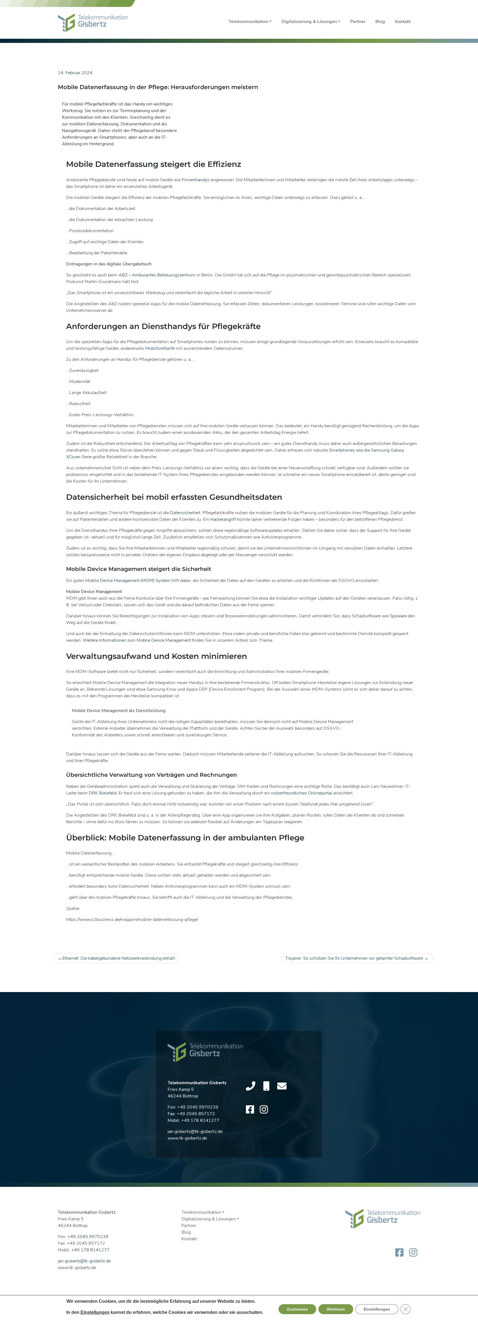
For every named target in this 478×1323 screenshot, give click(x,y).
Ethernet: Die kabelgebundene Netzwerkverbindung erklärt (118, 958)
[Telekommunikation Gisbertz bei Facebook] (250, 1110)
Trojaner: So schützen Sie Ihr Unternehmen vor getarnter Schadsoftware (354, 958)
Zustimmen (297, 1309)
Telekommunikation (248, 22)
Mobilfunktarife (160, 348)
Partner (357, 22)
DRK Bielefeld (102, 793)
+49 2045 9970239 (197, 1107)
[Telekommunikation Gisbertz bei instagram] (264, 1110)
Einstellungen (95, 1312)
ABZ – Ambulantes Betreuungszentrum (157, 275)
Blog (380, 22)
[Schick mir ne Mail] (282, 1086)
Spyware (398, 616)
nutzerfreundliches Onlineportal (301, 793)
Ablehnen (336, 1309)
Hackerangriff (223, 519)
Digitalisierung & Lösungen (309, 22)
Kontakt (403, 22)
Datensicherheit (185, 513)
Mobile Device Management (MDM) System (127, 581)
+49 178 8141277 (200, 1120)
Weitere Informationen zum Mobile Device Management (137, 640)
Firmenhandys (195, 180)
